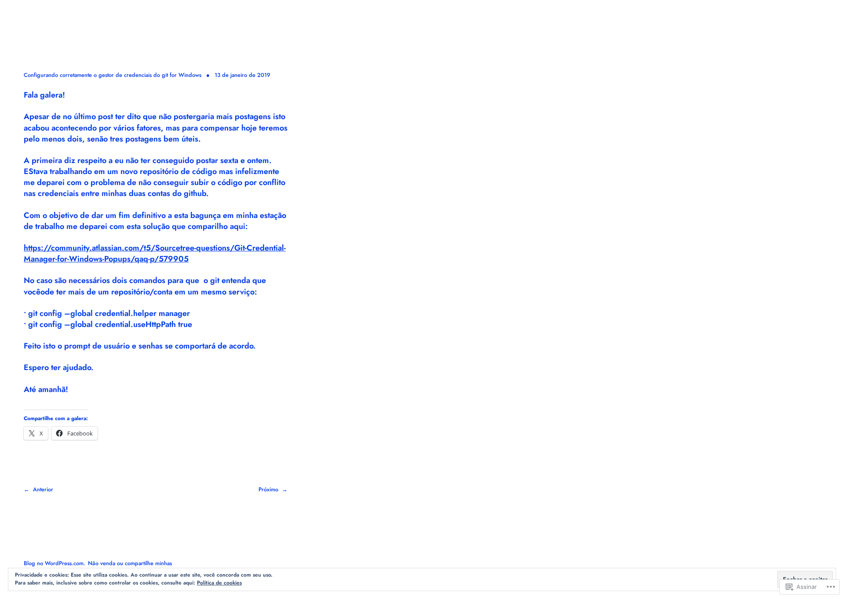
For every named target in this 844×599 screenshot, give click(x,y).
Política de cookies (219, 583)
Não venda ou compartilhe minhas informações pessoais (98, 567)
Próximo (268, 489)
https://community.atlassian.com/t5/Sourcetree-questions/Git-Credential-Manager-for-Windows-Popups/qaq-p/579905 (155, 253)
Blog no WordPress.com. (54, 563)
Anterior (43, 489)
